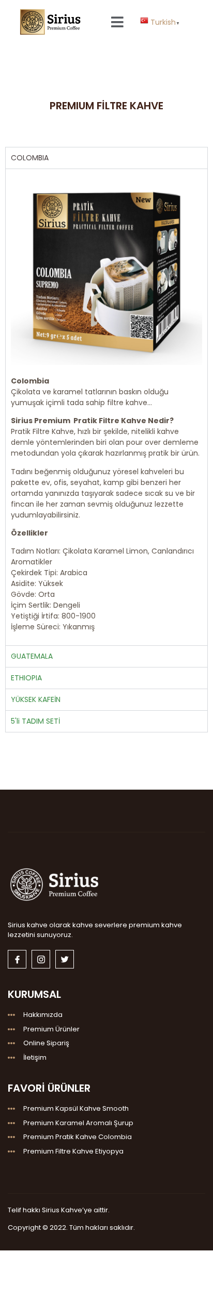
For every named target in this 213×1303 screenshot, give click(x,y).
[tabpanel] (106, 407)
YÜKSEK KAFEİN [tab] (35, 699)
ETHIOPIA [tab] (26, 678)
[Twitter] (64, 959)
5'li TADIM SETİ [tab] (35, 721)
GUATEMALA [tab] (32, 656)
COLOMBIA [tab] (30, 158)
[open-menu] (118, 22)
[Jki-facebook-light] (17, 959)
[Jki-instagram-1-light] (41, 959)
